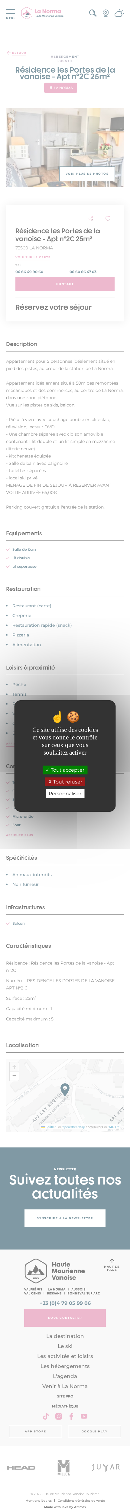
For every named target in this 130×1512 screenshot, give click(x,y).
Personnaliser (65, 794)
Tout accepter (67, 770)
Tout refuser (67, 782)
